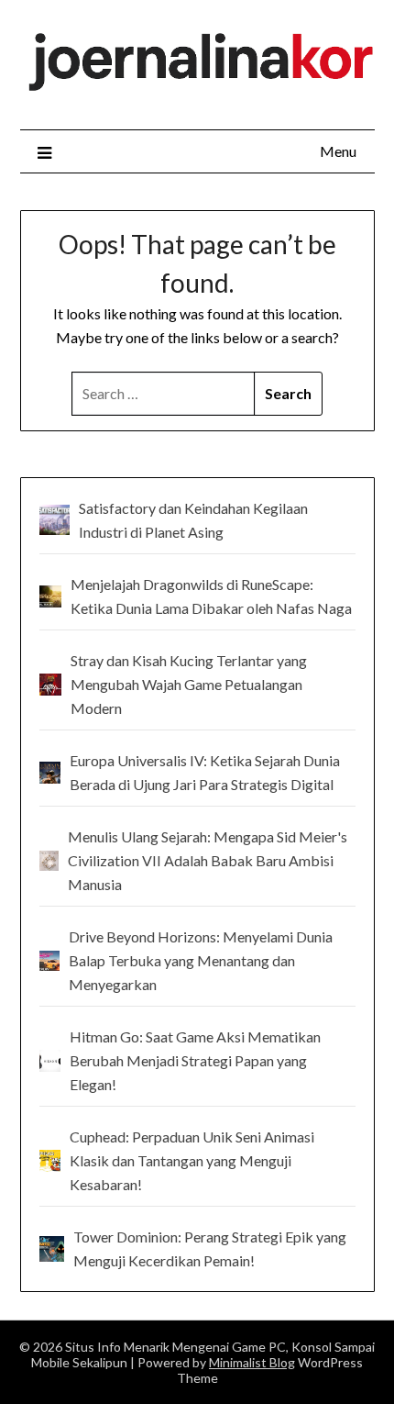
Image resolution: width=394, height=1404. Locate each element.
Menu (338, 151)
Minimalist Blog (252, 1362)
